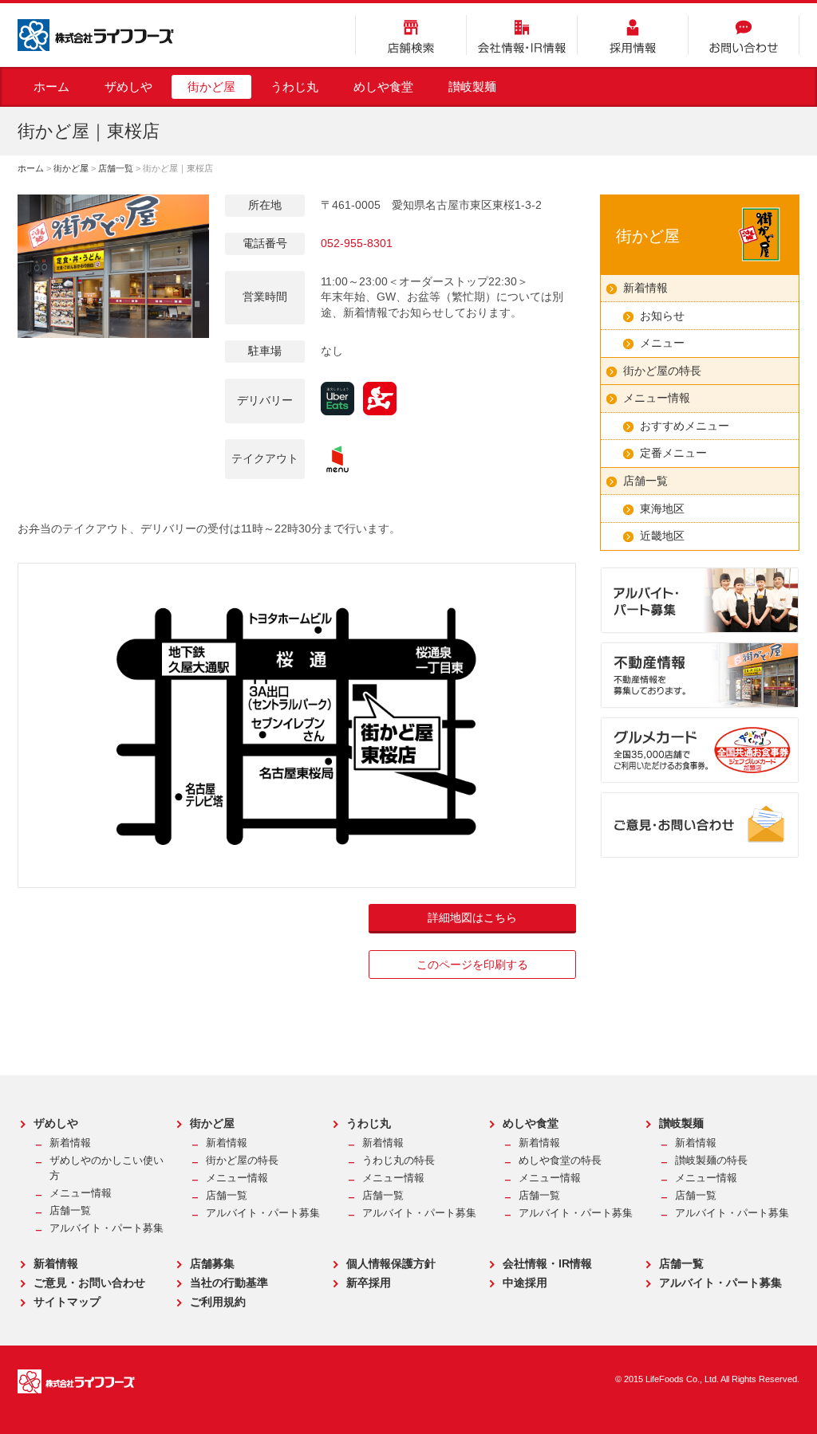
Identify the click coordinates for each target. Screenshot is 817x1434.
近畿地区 (662, 535)
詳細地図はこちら (472, 917)
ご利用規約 (218, 1301)
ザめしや (128, 86)
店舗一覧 (115, 168)
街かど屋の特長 (662, 370)
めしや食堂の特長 (560, 1160)
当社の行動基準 (229, 1282)
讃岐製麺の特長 (711, 1160)
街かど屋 (211, 86)
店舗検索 (411, 35)
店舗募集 (212, 1263)
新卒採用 (368, 1282)
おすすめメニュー (684, 425)
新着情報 (645, 287)
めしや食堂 (383, 86)
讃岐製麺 (472, 86)
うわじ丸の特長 (398, 1160)
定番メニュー (673, 452)
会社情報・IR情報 (522, 35)
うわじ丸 (294, 86)
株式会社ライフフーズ (96, 35)
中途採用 (525, 1282)
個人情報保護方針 (391, 1263)
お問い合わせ (744, 35)
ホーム (51, 86)
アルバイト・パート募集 (106, 1228)
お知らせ (662, 315)
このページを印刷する (472, 964)
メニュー (662, 342)
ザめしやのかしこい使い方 (106, 1168)
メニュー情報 (656, 397)
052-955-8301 (357, 243)
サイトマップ (67, 1301)
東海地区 (662, 508)
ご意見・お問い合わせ (89, 1282)
